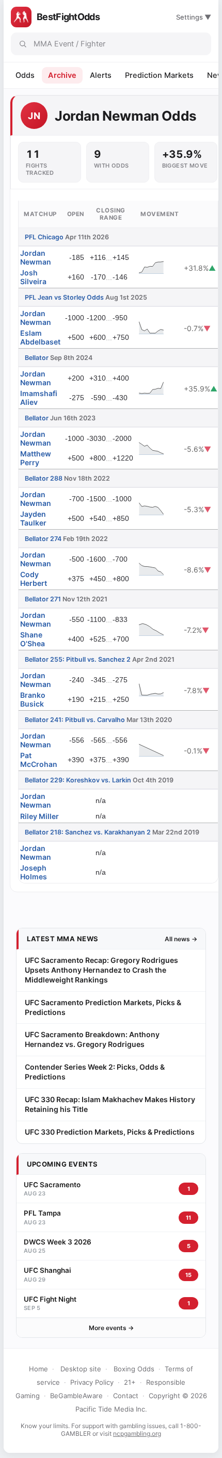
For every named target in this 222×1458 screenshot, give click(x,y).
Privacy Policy (92, 1382)
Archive (62, 75)
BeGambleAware (76, 1395)
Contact (125, 1395)
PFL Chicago (44, 237)
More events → (111, 1328)
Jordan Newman (35, 257)
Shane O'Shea (32, 639)
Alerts (101, 75)
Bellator (37, 358)
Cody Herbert (33, 578)
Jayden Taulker (33, 518)
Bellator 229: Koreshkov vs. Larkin (78, 780)
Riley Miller (39, 816)
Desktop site (80, 1369)
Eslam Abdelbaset (40, 337)
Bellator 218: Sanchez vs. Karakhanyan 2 (88, 832)
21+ (130, 1382)
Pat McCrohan (38, 759)
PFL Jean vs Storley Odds (64, 297)
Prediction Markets (159, 75)
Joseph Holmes (33, 872)
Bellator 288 (43, 478)
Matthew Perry (35, 458)
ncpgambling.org (137, 1433)
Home (38, 1369)
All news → (181, 939)
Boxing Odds (134, 1369)
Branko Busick (32, 699)
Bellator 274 (43, 539)
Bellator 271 (43, 599)
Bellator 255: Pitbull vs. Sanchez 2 (78, 659)
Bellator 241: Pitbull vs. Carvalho (75, 720)
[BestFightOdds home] (21, 17)
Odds (25, 75)
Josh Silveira (33, 277)
